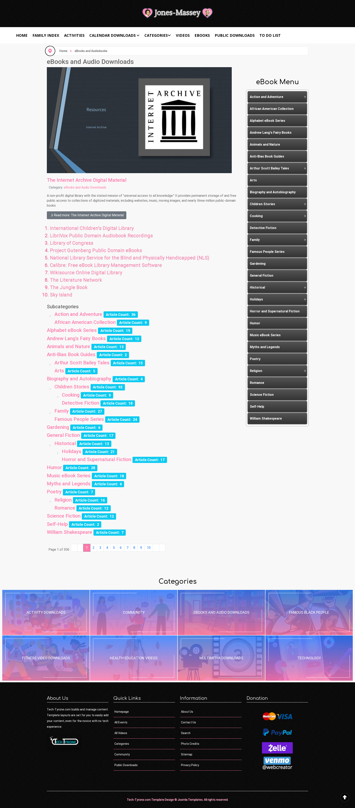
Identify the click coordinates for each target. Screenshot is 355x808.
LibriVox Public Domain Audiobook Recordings (101, 235)
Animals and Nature (68, 346)
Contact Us (188, 722)
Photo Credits (190, 743)
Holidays (71, 451)
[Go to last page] (162, 548)
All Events (120, 722)
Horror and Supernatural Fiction (96, 459)
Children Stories (71, 387)
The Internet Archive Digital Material (86, 180)
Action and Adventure (78, 314)
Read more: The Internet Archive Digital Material (88, 215)
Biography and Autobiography (79, 379)
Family (61, 411)
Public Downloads (235, 35)
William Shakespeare (69, 532)
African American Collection (85, 322)
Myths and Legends (69, 484)
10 (149, 548)
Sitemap (186, 754)
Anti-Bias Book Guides (71, 354)
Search (185, 733)
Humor (54, 467)
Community (122, 754)
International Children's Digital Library (92, 228)
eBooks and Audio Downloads (85, 187)
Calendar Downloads (112, 35)
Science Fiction (64, 516)
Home (22, 35)
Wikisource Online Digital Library (86, 272)
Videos (183, 35)
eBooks (202, 35)
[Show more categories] (50, 316)
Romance (64, 508)
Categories (156, 35)
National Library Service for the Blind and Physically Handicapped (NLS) (129, 258)
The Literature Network (76, 280)
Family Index (45, 35)
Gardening (58, 427)
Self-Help (57, 524)
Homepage (121, 711)
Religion (63, 500)
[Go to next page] (156, 548)
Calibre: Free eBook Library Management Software (106, 265)
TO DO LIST (270, 35)
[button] (305, 96)
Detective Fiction (80, 403)
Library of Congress (71, 243)
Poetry (54, 492)
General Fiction (63, 435)
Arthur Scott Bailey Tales (81, 363)
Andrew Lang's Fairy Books (76, 338)
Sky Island (61, 295)
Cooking (71, 395)
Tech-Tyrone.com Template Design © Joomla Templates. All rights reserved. (177, 799)
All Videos (120, 733)
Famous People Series (79, 419)
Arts (59, 371)
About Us (187, 711)
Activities (74, 35)
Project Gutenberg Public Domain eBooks (96, 250)
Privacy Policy (190, 765)
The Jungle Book (69, 287)
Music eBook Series (69, 476)
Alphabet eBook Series (72, 330)
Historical (65, 443)
